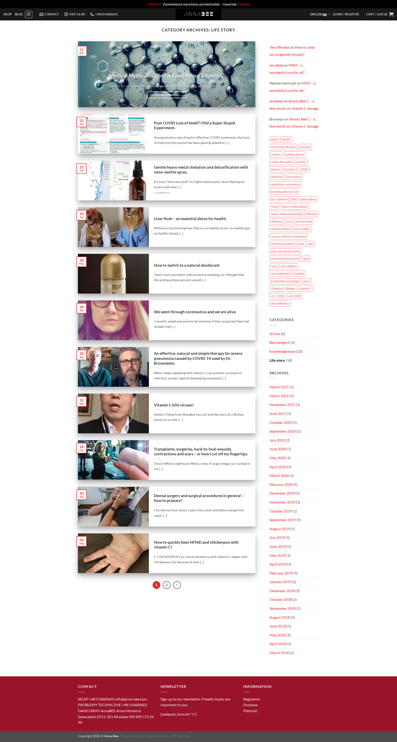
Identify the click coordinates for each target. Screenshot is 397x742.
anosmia (305, 147)
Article (274, 333)
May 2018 (277, 635)
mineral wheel (280, 229)
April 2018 (277, 643)
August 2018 (279, 617)
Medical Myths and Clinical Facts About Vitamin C (166, 76)
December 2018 (282, 590)
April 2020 (277, 467)
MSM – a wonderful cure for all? (286, 69)
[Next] (246, 74)
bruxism (290, 169)
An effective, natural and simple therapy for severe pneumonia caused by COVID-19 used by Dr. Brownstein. (198, 358)
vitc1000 (295, 296)
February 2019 (281, 573)
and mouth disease (283, 147)
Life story (277, 360)
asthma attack (294, 154)
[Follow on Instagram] (28, 14)
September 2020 (282, 431)
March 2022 (279, 396)
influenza (277, 221)
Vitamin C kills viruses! (174, 405)
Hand (274, 206)
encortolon (294, 177)
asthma (276, 154)
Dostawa (250, 705)
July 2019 (277, 537)
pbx (310, 244)
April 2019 (277, 564)
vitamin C (305, 288)
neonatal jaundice (282, 244)
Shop (7, 14)
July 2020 (277, 440)
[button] (346, 14)
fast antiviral (279, 199)
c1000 (303, 169)
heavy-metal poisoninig (286, 214)
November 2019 (282, 502)
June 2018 (277, 626)
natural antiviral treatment (288, 236)
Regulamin (251, 699)
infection (311, 214)
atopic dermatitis (282, 162)
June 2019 (277, 546)
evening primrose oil (284, 191)
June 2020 (277, 449)
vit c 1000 (277, 296)
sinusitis (299, 273)
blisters (276, 169)
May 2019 (277, 555)
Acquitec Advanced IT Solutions (167, 736)
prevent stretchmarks (285, 258)
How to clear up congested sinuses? (292, 51)
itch (289, 221)
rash (274, 266)
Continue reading (166, 94)
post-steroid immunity (285, 251)
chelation (277, 177)
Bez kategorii (279, 342)
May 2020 (277, 458)
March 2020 (279, 475)
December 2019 (282, 493)
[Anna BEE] (198, 14)
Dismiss (244, 4)
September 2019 (282, 520)
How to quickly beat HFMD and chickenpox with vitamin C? (196, 545)
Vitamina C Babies (283, 288)
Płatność (250, 710)
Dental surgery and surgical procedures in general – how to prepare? (199, 498)
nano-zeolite (301, 229)
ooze (301, 244)
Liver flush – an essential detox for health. (190, 218)
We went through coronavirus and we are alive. (195, 312)
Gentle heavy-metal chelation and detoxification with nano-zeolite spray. (201, 170)
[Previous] (87, 74)
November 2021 (282, 404)
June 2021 (277, 413)
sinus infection (280, 273)
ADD (274, 139)
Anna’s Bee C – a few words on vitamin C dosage (293, 104)
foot (294, 199)
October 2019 (280, 511)
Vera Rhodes (279, 47)
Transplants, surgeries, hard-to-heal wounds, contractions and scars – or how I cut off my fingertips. (201, 451)
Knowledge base (282, 351)
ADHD (286, 139)
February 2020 (281, 484)
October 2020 (280, 422)
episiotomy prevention (285, 184)
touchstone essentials (285, 281)
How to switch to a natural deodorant (187, 265)
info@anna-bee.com (131, 699)
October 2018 (280, 599)
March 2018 (279, 652)
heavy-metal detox (294, 206)
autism (301, 162)
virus (306, 281)
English (316, 14)
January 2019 (280, 582)
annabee (276, 65)
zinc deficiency (280, 303)
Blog (19, 14)
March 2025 (279, 387)
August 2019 (279, 528)
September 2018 (282, 608)
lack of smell (304, 221)
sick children (289, 266)
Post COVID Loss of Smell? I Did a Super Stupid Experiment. (194, 125)
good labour (308, 199)
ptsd (306, 258)
